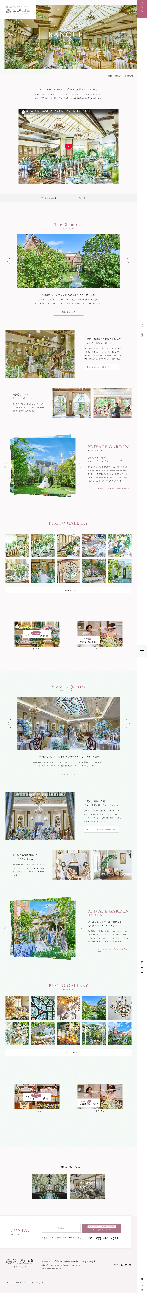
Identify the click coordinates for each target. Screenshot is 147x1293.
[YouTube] (142, 972)
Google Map (87, 1261)
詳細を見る (100, 649)
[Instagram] (142, 962)
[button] (142, 651)
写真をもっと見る (71, 590)
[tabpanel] (68, 261)
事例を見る (37, 649)
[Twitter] (142, 967)
